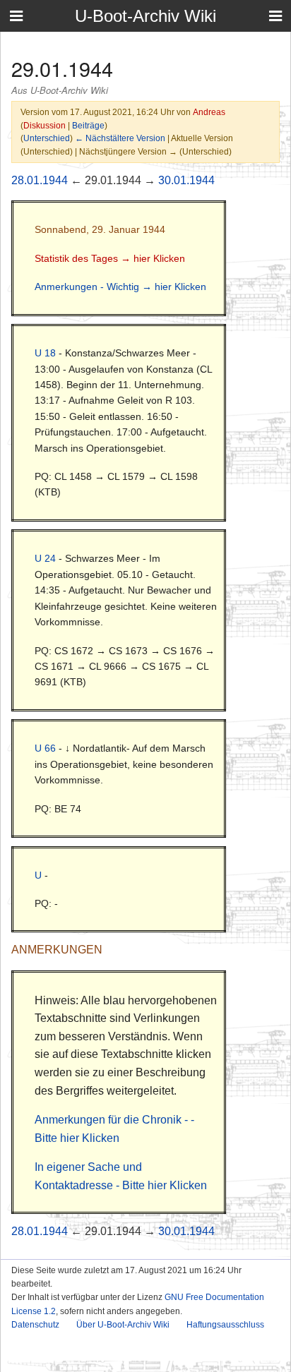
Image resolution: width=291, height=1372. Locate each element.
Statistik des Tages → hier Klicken (110, 258)
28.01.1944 (39, 180)
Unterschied (46, 138)
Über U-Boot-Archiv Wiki (123, 1325)
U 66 (45, 748)
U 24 (45, 558)
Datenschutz (35, 1325)
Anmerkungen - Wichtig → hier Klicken (120, 286)
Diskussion (44, 125)
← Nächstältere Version (120, 138)
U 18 (45, 353)
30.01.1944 (186, 180)
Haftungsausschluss (225, 1325)
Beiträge (88, 125)
